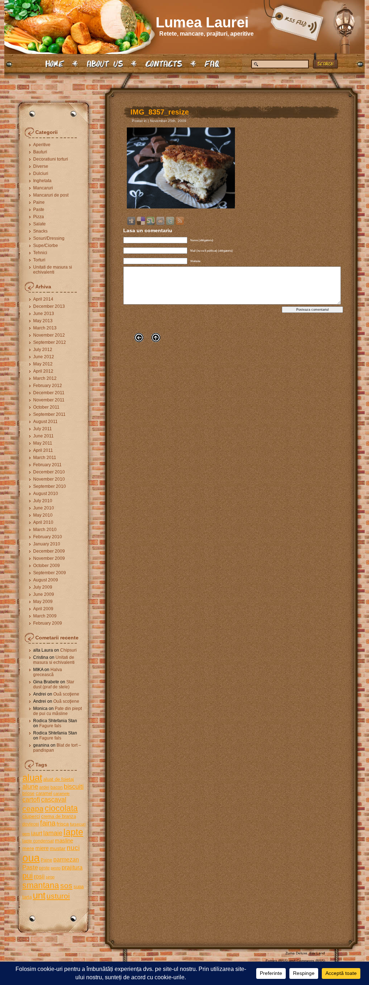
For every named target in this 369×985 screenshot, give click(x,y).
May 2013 (43, 320)
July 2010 (42, 500)
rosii (39, 876)
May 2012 (43, 363)
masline (64, 840)
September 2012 (49, 342)
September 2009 (49, 572)
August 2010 (45, 493)
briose (28, 793)
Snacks (40, 231)
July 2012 (42, 349)
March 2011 (44, 457)
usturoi (58, 896)
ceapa (33, 808)
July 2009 (42, 587)
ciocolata (61, 808)
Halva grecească (47, 672)
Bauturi (40, 151)
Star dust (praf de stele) (53, 684)
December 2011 (49, 392)
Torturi (39, 259)
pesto (56, 868)
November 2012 (49, 335)
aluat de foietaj (58, 779)
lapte (73, 832)
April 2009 (43, 608)
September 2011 (49, 414)
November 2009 (49, 558)
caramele (61, 793)
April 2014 (43, 299)
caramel (44, 793)
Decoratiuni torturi (50, 159)
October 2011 (46, 407)
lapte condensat (38, 841)
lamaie (52, 833)
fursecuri (77, 824)
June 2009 (43, 594)
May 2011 (42, 443)
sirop (50, 877)
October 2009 (46, 565)
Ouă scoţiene (66, 694)
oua (31, 858)
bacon (56, 787)
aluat (32, 778)
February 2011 (47, 464)
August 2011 (45, 421)
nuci (73, 847)
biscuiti (74, 786)
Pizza (38, 216)
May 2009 (43, 601)
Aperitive (41, 144)
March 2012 (45, 378)
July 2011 (42, 428)
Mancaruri (43, 187)
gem (26, 834)
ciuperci (31, 816)
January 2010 (46, 544)
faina (47, 823)
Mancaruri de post (50, 195)
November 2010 (49, 479)
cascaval (53, 799)
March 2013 (45, 327)
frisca (63, 824)
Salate (39, 223)
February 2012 (47, 385)
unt (39, 895)
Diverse (40, 166)
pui (27, 875)
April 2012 (43, 371)
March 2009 (45, 616)
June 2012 (43, 356)
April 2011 (43, 450)
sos (66, 885)
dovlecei (30, 824)
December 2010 (49, 471)
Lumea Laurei (202, 22)
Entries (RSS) (277, 961)
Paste (38, 209)
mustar (58, 848)
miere (42, 848)
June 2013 (43, 313)
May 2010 (43, 515)
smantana (40, 885)
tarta (27, 897)
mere (28, 848)
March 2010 (45, 529)
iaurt (36, 833)
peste (44, 868)
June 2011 (43, 435)
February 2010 (47, 536)
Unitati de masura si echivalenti (52, 270)
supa (79, 886)
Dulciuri (40, 173)
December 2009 (49, 551)
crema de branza (58, 816)
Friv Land (317, 953)
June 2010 (43, 508)
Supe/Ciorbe (45, 245)
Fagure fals (50, 725)
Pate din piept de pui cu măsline (57, 711)
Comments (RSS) (311, 961)
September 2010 (49, 486)
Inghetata (42, 180)
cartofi (31, 799)
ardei (44, 787)
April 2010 (43, 522)
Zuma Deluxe (296, 953)
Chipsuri (68, 650)
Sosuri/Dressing (49, 238)
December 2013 (49, 306)
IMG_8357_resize (159, 112)
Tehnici (40, 252)
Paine (39, 202)
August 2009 (45, 580)
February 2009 (47, 623)
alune (30, 786)
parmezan (66, 859)
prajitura (72, 867)
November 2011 (49, 399)
